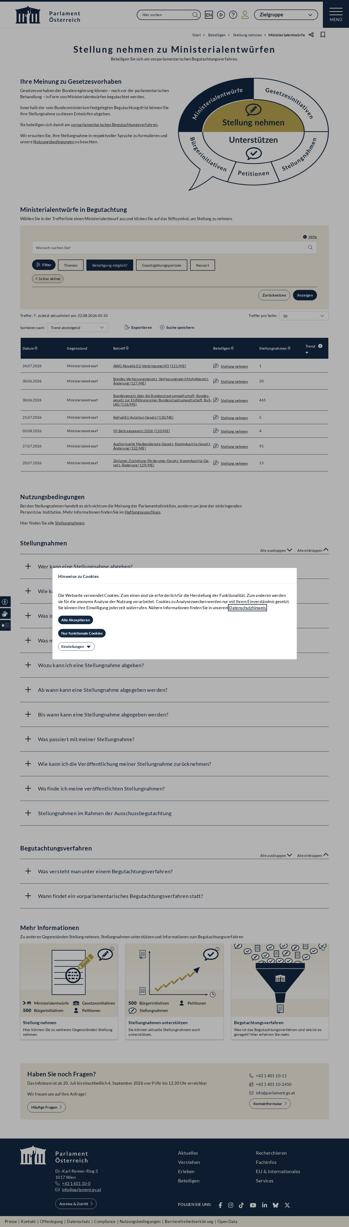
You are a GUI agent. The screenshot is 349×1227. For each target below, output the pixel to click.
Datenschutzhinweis (247, 607)
